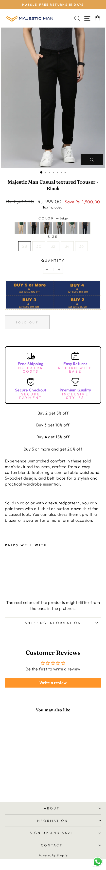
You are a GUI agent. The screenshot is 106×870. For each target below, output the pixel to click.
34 (67, 246)
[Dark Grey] (59, 234)
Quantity (53, 260)
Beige (20, 228)
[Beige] (20, 234)
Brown (46, 228)
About (52, 808)
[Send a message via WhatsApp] (98, 862)
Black (33, 228)
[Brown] (46, 234)
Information (51, 821)
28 (24, 246)
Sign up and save (52, 833)
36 (81, 246)
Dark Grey (59, 228)
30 (38, 246)
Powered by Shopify (53, 855)
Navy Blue (84, 228)
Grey (71, 228)
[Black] (33, 234)
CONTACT (52, 845)
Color (53, 218)
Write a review (53, 682)
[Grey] (72, 234)
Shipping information (53, 623)
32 (53, 246)
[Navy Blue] (84, 234)
